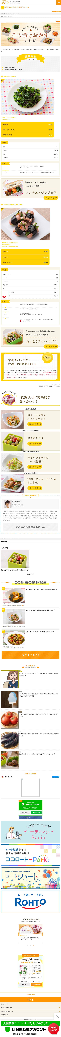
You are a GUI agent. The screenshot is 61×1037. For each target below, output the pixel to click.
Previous (18, 934)
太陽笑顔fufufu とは (6, 1007)
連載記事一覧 (4, 13)
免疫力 (4, 605)
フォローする (56, 776)
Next (42, 934)
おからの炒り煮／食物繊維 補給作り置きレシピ (40, 610)
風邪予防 (9, 605)
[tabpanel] (30, 933)
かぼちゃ (24, 605)
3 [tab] (30, 945)
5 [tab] (33, 945)
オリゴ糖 (19, 626)
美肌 (8, 647)
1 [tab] (27, 945)
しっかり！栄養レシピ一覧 (13, 13)
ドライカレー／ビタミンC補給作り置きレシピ (40, 631)
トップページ (4, 1004)
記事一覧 (30, 574)
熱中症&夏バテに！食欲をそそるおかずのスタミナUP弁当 (37, 754)
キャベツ (14, 605)
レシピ (23, 626)
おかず (9, 626)
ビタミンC (19, 605)
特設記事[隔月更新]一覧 (7, 1011)
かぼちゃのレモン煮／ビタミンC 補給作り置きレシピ (42, 589)
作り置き (14, 626)
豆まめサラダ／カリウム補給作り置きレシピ (14, 570)
